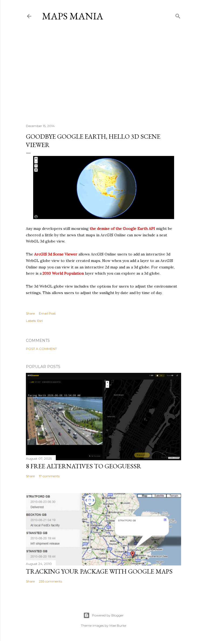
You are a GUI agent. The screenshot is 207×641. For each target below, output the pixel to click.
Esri (40, 321)
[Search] (178, 15)
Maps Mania (72, 16)
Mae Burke (117, 625)
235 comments (50, 581)
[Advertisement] (103, 72)
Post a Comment (41, 349)
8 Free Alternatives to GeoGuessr (83, 466)
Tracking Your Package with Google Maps (99, 571)
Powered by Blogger (108, 615)
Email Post (47, 313)
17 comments (49, 476)
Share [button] (30, 313)
